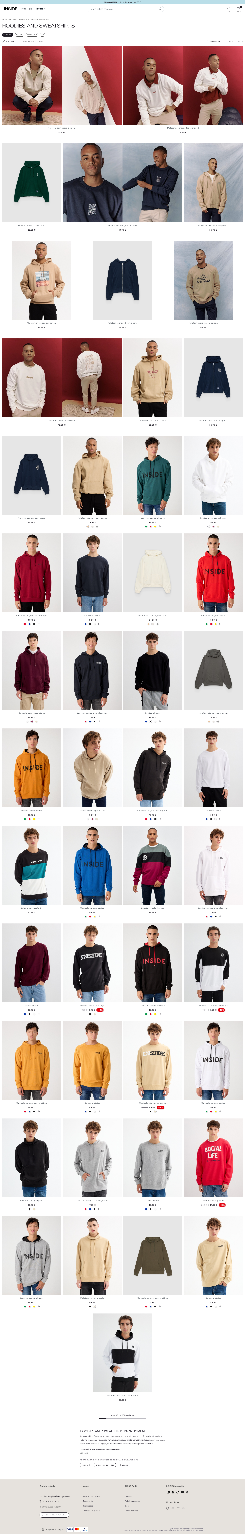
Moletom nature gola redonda (122, 225)
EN (183, 1508)
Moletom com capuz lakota (153, 420)
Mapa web (199, 1530)
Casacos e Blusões (105, 1465)
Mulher (27, 9)
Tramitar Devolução (91, 1510)
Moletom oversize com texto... (203, 323)
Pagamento (88, 1501)
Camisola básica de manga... (92, 1005)
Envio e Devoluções (91, 1496)
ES (173, 1508)
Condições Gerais (177, 1530)
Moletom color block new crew (213, 1005)
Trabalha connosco (133, 1501)
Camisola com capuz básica (213, 518)
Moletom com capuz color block (122, 1395)
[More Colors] (160, 526)
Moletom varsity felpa (213, 1200)
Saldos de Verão (131, 1510)
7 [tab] (185, 243)
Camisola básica (92, 615)
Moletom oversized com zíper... (122, 323)
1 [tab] (5, 146)
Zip (42, 35)
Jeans (125, 1465)
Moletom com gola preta (32, 1200)
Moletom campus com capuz (31, 518)
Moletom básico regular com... (92, 518)
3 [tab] (189, 146)
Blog (127, 1506)
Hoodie (19, 35)
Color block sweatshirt (32, 908)
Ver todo (7, 35)
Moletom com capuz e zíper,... (213, 420)
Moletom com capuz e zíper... (62, 128)
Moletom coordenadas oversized (183, 128)
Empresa (128, 1496)
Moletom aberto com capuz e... (213, 225)
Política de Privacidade (132, 1530)
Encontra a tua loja (56, 1515)
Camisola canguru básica (153, 518)
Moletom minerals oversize (62, 420)
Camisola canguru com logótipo (31, 615)
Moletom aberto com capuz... (32, 225)
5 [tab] (192, 146)
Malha (85, 1465)
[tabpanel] (62, 85)
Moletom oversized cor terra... (41, 323)
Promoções (88, 1506)
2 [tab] (6, 146)
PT (178, 1508)
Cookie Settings (164, 1530)
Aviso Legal (190, 1530)
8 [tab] (75, 731)
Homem (41, 9)
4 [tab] (191, 146)
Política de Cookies (149, 1530)
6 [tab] (193, 146)
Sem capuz (32, 35)
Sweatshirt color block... (152, 908)
